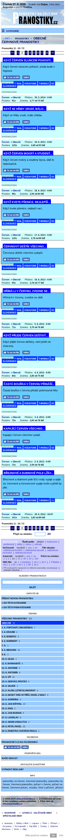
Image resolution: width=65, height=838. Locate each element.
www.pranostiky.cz (25, 799)
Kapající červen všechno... (24, 428)
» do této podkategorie (16, 607)
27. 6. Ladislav (11, 717)
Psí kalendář (20, 826)
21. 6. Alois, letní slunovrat (20, 690)
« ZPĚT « (7, 38)
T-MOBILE (44, 83)
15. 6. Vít (8, 677)
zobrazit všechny (11, 570)
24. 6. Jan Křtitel (13, 704)
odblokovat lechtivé (12, 550)
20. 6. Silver (10, 686)
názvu (28, 544)
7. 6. (5, 645)
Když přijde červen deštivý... (26, 335)
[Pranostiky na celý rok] (32, 24)
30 (24, 558)
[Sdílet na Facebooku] (27, 77)
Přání (44, 823)
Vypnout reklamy (13, 769)
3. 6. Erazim (9, 632)
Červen (5, 97)
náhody (38, 544)
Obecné (8, 623)
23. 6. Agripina (11, 699)
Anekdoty (8, 823)
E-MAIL (18, 83)
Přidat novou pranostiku (17, 598)
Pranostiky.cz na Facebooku (20, 742)
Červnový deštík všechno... (25, 246)
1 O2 (13, 564)
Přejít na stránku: (22, 534)
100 (36, 558)
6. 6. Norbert (11, 641)
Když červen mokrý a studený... (28, 153)
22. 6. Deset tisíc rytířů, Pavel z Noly (25, 695)
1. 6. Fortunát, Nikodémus (18, 627)
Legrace (35, 823)
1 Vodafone (25, 562)
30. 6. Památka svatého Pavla (20, 731)
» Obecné (16, 97)
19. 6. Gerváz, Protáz (15, 681)
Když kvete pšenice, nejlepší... (27, 202)
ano (30, 547)
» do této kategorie (14, 603)
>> (52, 53)
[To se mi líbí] (12, 77)
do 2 (36, 562)
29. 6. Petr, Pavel (13, 726)
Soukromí (9, 813)
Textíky (43, 826)
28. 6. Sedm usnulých (15, 722)
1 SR (28, 564)
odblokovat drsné (23, 553)
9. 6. (5, 654)
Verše (16, 829)
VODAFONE (30, 83)
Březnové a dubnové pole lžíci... (28, 473)
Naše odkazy (10, 758)
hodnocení (52, 542)
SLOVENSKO (9, 86)
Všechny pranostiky (17, 618)
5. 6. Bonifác (10, 636)
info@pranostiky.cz (12, 804)
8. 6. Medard (11, 650)
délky (19, 544)
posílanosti (8, 544)
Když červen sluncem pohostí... (28, 60)
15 (19, 558)
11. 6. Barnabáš (12, 663)
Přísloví (54, 823)
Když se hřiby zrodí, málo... (25, 108)
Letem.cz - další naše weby (37, 813)
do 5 (44, 562)
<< (12, 53)
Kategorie (12, 31)
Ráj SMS (33, 826)
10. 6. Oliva (9, 659)
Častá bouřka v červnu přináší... (29, 384)
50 (30, 558)
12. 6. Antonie (11, 668)
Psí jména (7, 826)
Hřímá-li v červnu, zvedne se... (27, 291)
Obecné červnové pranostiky (24, 40)
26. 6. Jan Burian (13, 713)
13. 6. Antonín (11, 672)
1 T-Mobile (54, 562)
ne (36, 547)
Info (61, 835)
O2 (52, 83)
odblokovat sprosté (34, 550)
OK (53, 835)
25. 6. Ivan (8, 708)
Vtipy (24, 829)
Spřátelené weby (12, 816)
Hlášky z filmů (22, 823)
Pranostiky (22, 38)
